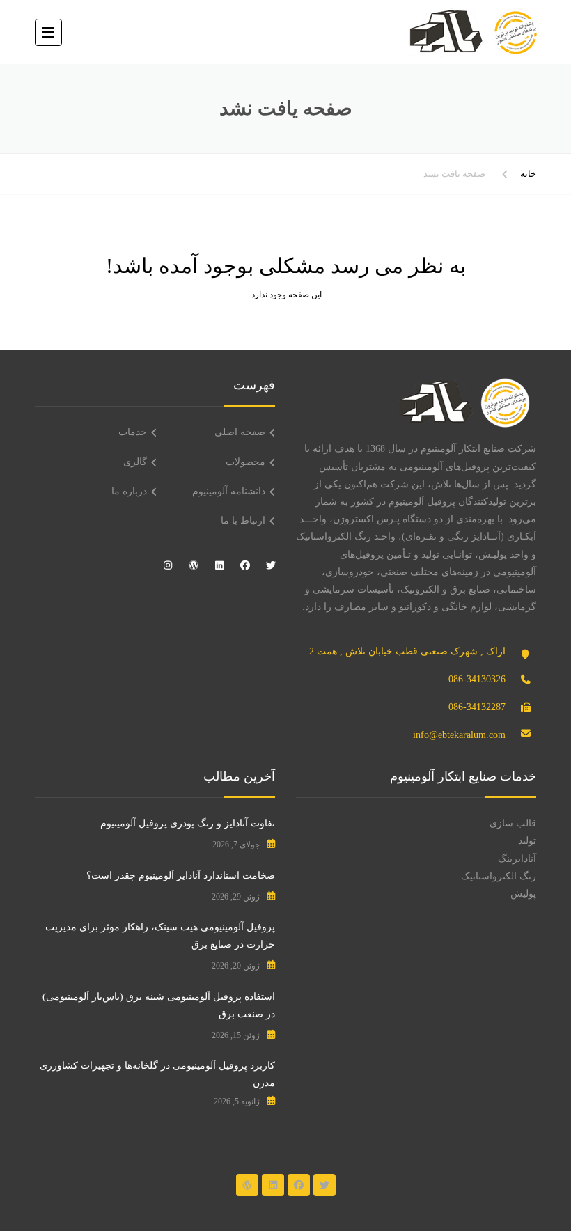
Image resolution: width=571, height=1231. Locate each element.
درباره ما (129, 491)
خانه (528, 173)
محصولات (245, 462)
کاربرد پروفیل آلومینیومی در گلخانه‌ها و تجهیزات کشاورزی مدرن (157, 1074)
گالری (135, 462)
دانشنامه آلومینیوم (228, 491)
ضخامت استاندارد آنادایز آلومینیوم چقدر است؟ (180, 875)
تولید (527, 841)
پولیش (523, 893)
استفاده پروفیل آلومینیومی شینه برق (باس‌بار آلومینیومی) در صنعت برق (158, 1005)
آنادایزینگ (517, 859)
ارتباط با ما (243, 520)
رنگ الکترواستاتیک (498, 876)
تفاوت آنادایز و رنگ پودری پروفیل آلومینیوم (187, 823)
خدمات (132, 432)
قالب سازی (513, 823)
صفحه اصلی (239, 432)
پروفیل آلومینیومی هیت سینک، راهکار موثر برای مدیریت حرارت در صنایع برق (160, 936)
